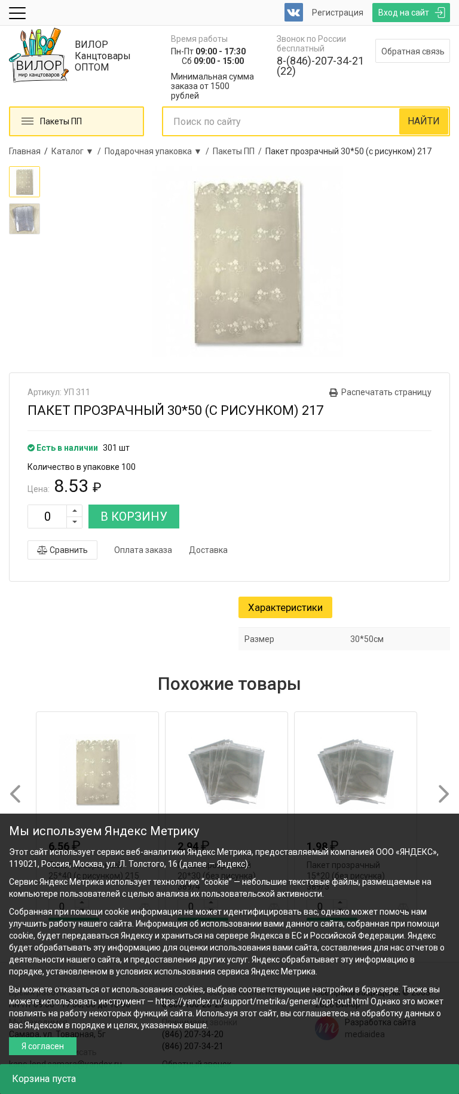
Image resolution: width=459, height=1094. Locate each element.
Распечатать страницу (386, 392)
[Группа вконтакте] (293, 12)
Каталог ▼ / (78, 151)
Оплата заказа (143, 550)
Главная (25, 151)
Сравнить (68, 550)
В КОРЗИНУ (133, 516)
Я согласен (43, 1046)
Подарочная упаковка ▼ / (159, 151)
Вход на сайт (403, 12)
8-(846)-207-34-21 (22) (320, 65)
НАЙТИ (424, 121)
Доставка (208, 550)
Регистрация (337, 12)
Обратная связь (413, 51)
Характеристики (285, 607)
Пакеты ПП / (239, 151)
